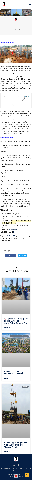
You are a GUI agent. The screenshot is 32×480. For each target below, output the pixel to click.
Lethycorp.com (12, 230)
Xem (14, 232)
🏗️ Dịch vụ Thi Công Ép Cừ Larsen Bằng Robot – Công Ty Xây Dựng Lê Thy (16, 320)
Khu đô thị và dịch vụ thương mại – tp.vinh (13, 372)
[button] (10, 255)
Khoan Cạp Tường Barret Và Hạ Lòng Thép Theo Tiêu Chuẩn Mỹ (15, 444)
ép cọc (26, 236)
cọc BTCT (7, 236)
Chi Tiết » (7, 327)
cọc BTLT (13, 236)
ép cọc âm (20, 236)
